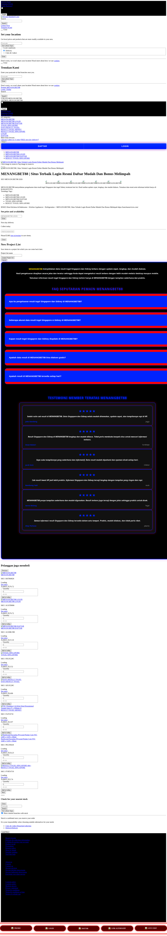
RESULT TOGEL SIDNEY (11, 129)
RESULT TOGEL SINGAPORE (13, 131)
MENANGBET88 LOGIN (11, 121)
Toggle (4, 14)
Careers (8, 864)
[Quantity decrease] (6, 594)
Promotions (9, 846)
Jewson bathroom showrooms (16, 872)
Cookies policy (10, 884)
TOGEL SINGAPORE (9, 125)
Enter (3, 218)
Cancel (4, 260)
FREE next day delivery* (30, 140)
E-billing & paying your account (17, 842)
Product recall (10, 844)
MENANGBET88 (7, 119)
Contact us (9, 866)
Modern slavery (11, 886)
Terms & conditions (12, 890)
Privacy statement (11, 888)
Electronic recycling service (15, 874)
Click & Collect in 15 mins (10, 140)
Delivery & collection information (17, 840)
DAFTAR (4, 136)
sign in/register (16, 236)
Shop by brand (10, 850)
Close (4, 142)
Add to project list (7, 231)
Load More (5, 832)
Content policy (10, 882)
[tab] (2, 795)
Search (3, 19)
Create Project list (8, 258)
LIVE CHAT (152, 928)
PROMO (17, 928)
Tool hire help (10, 854)
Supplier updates (11, 852)
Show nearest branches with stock (16, 813)
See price (4, 584)
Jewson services (11, 868)
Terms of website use (13, 894)
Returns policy (10, 848)
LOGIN (4, 134)
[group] (2, 813)
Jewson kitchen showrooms (15, 870)
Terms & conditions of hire (15, 892)
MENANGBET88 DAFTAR (11, 123)
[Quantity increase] (4, 594)
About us (8, 862)
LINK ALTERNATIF (119, 928)
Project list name (7, 253)
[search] (11, 21)
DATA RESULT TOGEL (10, 127)
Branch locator (10, 838)
